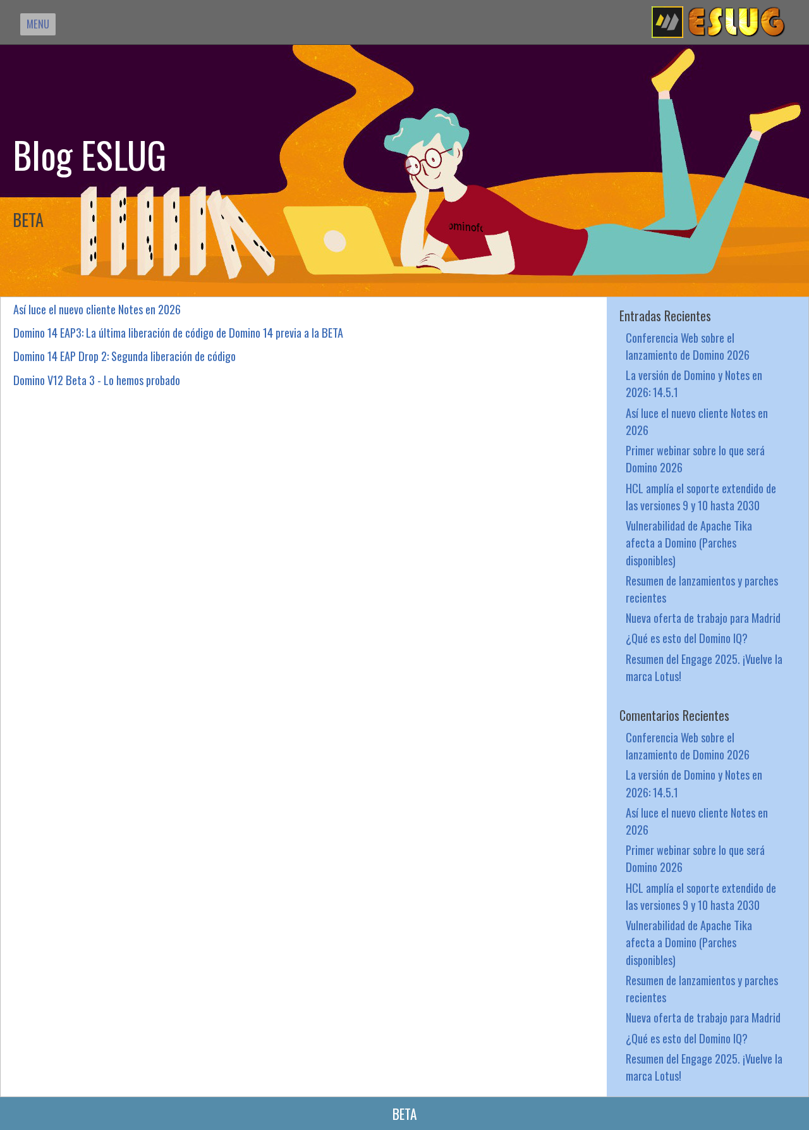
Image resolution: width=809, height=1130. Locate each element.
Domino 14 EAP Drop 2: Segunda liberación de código (124, 355)
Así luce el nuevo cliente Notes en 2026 (97, 308)
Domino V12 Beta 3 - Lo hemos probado (96, 379)
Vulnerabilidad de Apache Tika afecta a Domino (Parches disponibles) (689, 542)
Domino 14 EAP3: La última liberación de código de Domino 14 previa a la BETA (178, 332)
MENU (38, 24)
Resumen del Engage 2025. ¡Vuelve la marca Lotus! (704, 667)
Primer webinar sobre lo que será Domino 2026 (695, 458)
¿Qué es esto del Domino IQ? (687, 637)
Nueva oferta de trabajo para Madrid (703, 617)
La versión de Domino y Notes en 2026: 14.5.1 (694, 383)
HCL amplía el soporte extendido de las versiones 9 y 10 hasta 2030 (701, 496)
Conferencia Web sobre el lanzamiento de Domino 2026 (688, 346)
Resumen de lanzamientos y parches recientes (702, 589)
